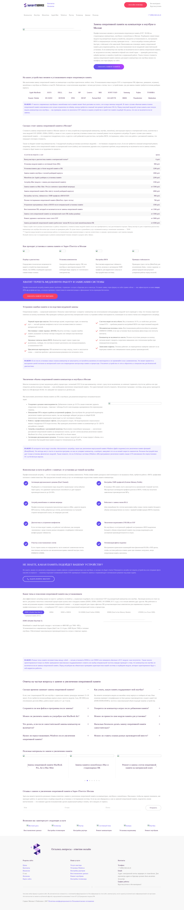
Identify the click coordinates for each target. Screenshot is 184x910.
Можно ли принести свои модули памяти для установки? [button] (120, 716)
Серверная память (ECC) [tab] (33, 616)
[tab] (85, 780)
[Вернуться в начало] (33, 4)
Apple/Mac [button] (55, 15)
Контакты (50, 3)
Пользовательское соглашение (83, 901)
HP (79, 92)
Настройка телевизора (78, 879)
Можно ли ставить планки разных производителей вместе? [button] (121, 735)
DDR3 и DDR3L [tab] (66, 612)
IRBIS (124, 98)
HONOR (62, 98)
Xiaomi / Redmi (33, 98)
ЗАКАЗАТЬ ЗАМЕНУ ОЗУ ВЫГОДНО (40, 296)
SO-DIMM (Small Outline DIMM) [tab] (89, 612)
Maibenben (152, 98)
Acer (70, 92)
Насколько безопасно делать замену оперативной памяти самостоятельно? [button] (120, 726)
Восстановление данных (33, 830)
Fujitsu (138, 92)
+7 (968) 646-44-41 (154, 15)
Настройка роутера (80, 830)
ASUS (49, 92)
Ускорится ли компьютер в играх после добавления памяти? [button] (121, 708)
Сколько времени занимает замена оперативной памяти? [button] (48, 689)
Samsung (127, 92)
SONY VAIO (112, 92)
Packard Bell (96, 98)
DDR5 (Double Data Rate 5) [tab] (33, 612)
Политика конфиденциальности (60, 901)
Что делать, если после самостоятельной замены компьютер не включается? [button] (51, 726)
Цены (25, 865)
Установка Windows (77, 868)
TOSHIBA (151, 92)
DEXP (83, 98)
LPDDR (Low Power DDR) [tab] (146, 612)
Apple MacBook (35, 92)
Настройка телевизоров (56, 830)
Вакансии (26, 871)
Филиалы (50, 6)
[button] (28, 766)
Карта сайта (27, 879)
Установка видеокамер (127, 830)
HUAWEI (48, 98)
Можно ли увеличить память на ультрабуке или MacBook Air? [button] (51, 716)
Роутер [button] (71, 15)
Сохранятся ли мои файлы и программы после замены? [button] (48, 708)
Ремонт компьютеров (104, 830)
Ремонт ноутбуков (151, 830)
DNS (73, 98)
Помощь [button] (95, 15)
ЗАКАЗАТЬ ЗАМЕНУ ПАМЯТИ (109, 67)
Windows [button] (64, 15)
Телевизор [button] (79, 15)
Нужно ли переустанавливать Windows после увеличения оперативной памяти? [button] (49, 737)
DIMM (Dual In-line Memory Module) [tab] (119, 612)
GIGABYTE (111, 98)
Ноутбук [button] (37, 15)
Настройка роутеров (77, 871)
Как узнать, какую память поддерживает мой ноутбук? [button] (119, 689)
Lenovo (89, 92)
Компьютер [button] (28, 15)
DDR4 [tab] (51, 612)
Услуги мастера (76, 865)
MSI (100, 92)
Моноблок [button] (45, 15)
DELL (60, 92)
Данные (87, 15)
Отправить (153, 808)
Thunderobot (137, 98)
